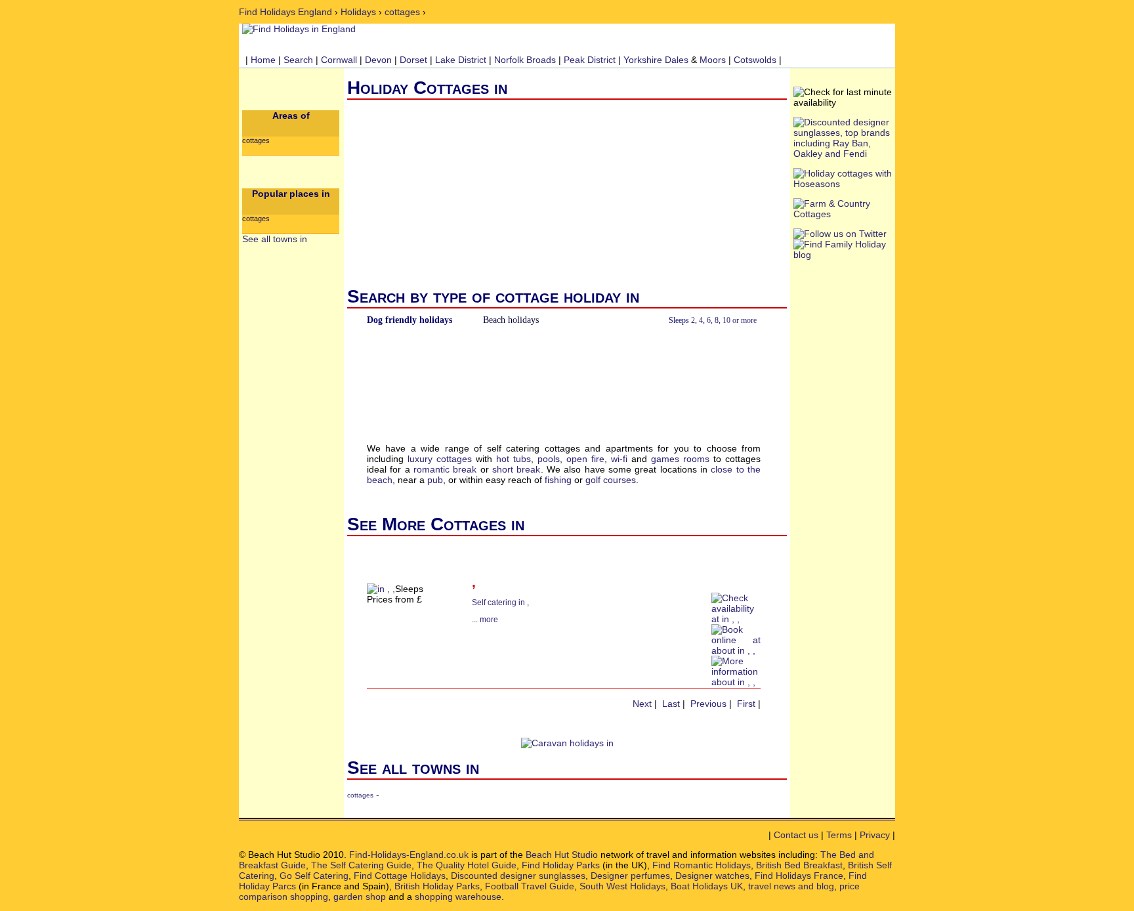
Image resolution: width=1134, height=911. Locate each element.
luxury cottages (440, 459)
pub (435, 480)
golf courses (610, 480)
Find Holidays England (285, 12)
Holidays (358, 12)
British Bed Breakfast (799, 865)
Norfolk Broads (525, 59)
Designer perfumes (630, 875)
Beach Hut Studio (562, 854)
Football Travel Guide (529, 886)
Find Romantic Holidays (701, 865)
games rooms (680, 459)
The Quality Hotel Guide (466, 865)
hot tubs (513, 459)
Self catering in (499, 602)
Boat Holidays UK (707, 886)
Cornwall (339, 59)
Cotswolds (755, 59)
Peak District (590, 59)
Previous (708, 703)
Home (263, 59)
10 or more (740, 320)
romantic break (444, 469)
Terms (839, 835)
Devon (378, 59)
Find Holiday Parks (561, 865)
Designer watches (712, 875)
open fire (585, 459)
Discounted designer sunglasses (518, 875)
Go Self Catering (314, 875)
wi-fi (619, 459)
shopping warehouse (458, 896)
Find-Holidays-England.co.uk (409, 854)
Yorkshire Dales (655, 59)
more (489, 619)
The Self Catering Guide (361, 865)
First (746, 703)
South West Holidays (622, 886)
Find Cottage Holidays (400, 875)
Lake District (460, 59)
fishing (558, 480)
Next (642, 703)
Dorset (413, 59)
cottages (402, 12)
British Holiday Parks (437, 886)
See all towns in (274, 239)
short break (516, 469)
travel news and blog (791, 886)
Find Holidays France (799, 875)
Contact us (796, 835)
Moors (713, 59)
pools (548, 459)
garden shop (359, 896)
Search (298, 59)
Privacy (875, 835)
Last (671, 703)
